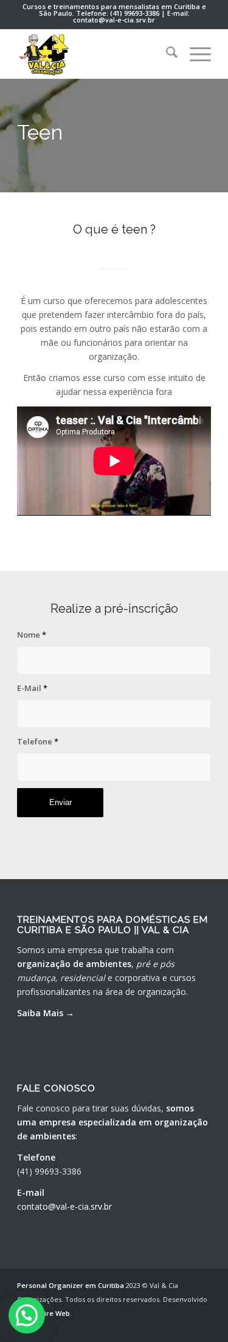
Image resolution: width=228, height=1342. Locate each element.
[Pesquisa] (166, 54)
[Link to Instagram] (202, 1327)
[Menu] (194, 54)
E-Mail (32, 688)
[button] (27, 1315)
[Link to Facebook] (183, 1327)
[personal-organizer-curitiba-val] (94, 54)
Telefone (37, 741)
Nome (31, 634)
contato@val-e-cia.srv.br (64, 1206)
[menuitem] (166, 54)
